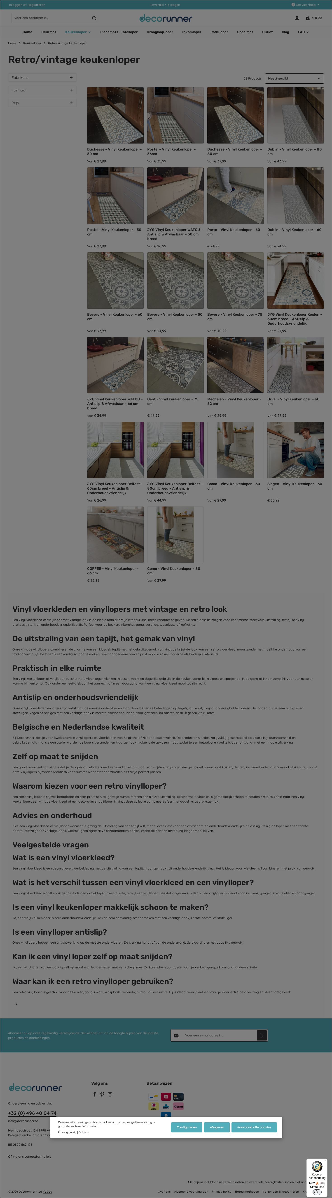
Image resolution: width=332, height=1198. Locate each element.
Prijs (15, 102)
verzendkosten (233, 1182)
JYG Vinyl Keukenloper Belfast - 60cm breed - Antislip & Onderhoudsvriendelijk (115, 488)
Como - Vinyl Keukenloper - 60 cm (233, 486)
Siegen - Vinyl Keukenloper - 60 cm (294, 486)
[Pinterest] (103, 1096)
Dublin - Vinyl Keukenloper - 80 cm (294, 151)
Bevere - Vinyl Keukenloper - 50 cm (175, 316)
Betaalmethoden (247, 1191)
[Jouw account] (297, 18)
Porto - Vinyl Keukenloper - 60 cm (233, 232)
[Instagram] (110, 1096)
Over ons (164, 1191)
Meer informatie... (86, 1126)
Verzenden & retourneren (281, 1191)
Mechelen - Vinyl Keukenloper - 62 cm (234, 401)
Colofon (84, 1132)
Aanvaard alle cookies (254, 1127)
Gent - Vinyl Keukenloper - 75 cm (172, 401)
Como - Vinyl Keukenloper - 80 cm (173, 570)
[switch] (317, 1192)
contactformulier (37, 1157)
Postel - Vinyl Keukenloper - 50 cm (114, 232)
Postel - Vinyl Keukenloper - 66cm (171, 151)
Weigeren (217, 1127)
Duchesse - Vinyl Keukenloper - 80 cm (234, 151)
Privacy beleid (67, 1132)
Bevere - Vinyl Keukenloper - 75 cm (234, 316)
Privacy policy (221, 1191)
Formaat (19, 90)
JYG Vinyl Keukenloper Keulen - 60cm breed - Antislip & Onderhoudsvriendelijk (294, 319)
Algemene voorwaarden (191, 1191)
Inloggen (15, 5)
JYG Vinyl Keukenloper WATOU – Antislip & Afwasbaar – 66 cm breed (115, 403)
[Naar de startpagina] (166, 18)
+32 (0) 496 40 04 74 (32, 1113)
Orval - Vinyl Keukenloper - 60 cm (293, 401)
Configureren (187, 1127)
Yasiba (47, 1191)
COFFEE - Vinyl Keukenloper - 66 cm (113, 570)
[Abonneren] (262, 1035)
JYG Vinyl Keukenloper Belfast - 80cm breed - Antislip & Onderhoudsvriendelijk (175, 488)
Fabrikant (20, 77)
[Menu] (324, 1161)
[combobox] (50, 18)
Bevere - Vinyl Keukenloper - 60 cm (115, 316)
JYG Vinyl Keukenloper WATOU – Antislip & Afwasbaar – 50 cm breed (175, 234)
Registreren (36, 5)
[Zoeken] (94, 18)
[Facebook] (95, 1096)
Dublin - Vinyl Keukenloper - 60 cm (294, 232)
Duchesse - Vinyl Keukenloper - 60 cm (114, 151)
